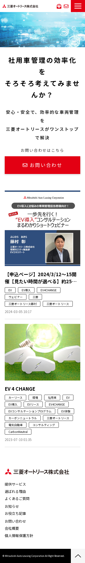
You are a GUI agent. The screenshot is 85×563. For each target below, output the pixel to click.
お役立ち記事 (15, 513)
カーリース (15, 397)
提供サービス (15, 484)
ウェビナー (15, 297)
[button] (78, 6)
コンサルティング (44, 425)
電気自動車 (15, 425)
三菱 (35, 297)
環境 (35, 397)
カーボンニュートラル (22, 418)
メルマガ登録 (59, 6)
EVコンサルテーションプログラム (29, 411)
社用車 (52, 397)
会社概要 (12, 528)
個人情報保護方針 (19, 535)
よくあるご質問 (17, 498)
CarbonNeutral (18, 432)
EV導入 (26, 290)
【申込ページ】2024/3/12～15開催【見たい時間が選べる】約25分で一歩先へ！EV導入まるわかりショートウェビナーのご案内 (40, 278)
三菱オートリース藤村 (22, 304)
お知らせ (12, 506)
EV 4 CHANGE (20, 388)
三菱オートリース (58, 304)
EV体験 (65, 411)
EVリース (33, 404)
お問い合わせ (66, 6)
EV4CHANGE (49, 290)
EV (10, 290)
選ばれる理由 (15, 491)
